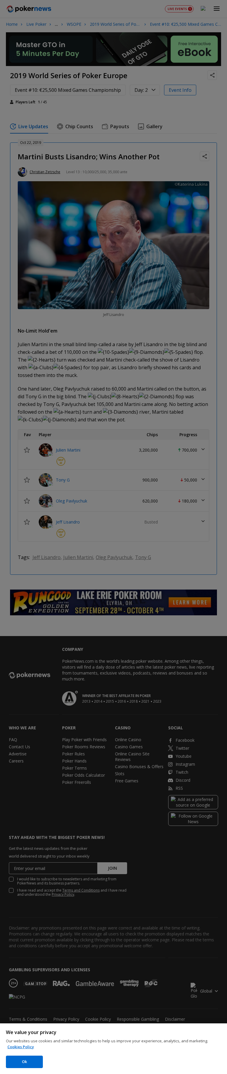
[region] (113, 1048)
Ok (24, 1061)
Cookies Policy (20, 1046)
